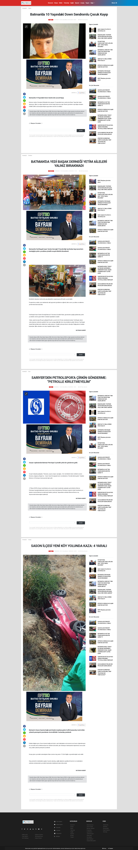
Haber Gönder (38, 838)
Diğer (92, 3)
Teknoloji (66, 3)
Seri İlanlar (89, 837)
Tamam (111, 848)
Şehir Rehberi (90, 839)
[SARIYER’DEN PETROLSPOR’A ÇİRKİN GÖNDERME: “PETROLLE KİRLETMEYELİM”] (54, 407)
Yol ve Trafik (90, 826)
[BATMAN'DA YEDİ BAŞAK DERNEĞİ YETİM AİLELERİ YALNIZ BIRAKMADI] (54, 192)
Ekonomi (50, 3)
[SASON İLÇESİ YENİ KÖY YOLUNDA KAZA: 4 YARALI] (54, 622)
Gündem (30, 155)
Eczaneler (89, 830)
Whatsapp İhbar (39, 836)
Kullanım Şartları (39, 834)
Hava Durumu (90, 824)
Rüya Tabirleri (106, 830)
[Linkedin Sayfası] (34, 829)
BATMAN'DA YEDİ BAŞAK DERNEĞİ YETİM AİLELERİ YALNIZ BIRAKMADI (104, 72)
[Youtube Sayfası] (31, 829)
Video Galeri (59, 824)
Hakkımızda (25, 834)
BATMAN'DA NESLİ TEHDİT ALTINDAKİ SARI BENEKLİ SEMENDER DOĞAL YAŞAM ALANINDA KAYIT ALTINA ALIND (105, 119)
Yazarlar (58, 827)
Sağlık (72, 3)
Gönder (81, 130)
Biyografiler (106, 828)
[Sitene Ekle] (42, 829)
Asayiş (82, 3)
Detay (104, 848)
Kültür (60, 3)
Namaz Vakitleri (90, 828)
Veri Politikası (25, 838)
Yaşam (87, 3)
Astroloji (105, 832)
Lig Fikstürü (89, 832)
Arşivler (58, 830)
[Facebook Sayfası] (23, 829)
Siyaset (77, 3)
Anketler (105, 826)
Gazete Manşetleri (91, 840)
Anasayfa (24, 8)
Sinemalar (89, 835)
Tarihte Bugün (90, 833)
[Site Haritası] (39, 829)
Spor (29, 371)
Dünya (56, 3)
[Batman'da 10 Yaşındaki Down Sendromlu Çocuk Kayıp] (54, 41)
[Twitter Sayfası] (25, 829)
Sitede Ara (105, 824)
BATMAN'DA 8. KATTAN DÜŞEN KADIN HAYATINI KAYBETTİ (104, 104)
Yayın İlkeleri (25, 836)
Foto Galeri (59, 821)
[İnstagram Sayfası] (28, 829)
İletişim (58, 836)
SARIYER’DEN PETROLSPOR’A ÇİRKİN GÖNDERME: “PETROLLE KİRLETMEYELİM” (105, 127)
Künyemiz (58, 833)
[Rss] (37, 829)
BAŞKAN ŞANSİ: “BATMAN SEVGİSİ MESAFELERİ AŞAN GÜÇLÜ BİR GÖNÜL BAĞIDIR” (105, 36)
